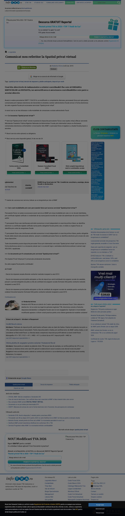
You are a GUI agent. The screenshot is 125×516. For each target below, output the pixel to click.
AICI (76, 509)
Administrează (100, 509)
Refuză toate (100, 513)
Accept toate (100, 505)
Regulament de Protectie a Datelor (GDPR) (47, 504)
